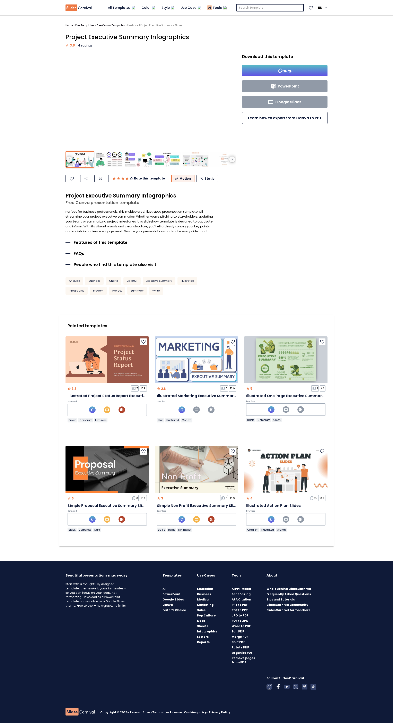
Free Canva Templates (111, 25)
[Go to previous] (69, 159)
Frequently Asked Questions (289, 594)
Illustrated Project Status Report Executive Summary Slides (123, 395)
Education (205, 589)
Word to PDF (241, 626)
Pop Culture (206, 615)
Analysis (74, 281)
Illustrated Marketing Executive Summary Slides (202, 395)
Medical (203, 599)
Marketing (205, 605)
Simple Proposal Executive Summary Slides (108, 505)
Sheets (202, 626)
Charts (113, 281)
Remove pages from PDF (243, 660)
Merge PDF (240, 637)
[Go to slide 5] (195, 159)
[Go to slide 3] (137, 159)
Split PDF (238, 642)
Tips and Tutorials (281, 599)
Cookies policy (195, 712)
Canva (168, 605)
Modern (98, 291)
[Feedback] (100, 178)
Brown (72, 420)
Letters (203, 637)
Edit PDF (238, 631)
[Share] (86, 178)
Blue (160, 420)
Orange (281, 529)
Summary (137, 291)
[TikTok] (313, 687)
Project (117, 291)
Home (69, 25)
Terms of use (140, 712)
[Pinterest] (304, 687)
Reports (203, 642)
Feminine (100, 420)
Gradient (252, 529)
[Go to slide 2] (108, 159)
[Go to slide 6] (224, 159)
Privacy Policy (219, 712)
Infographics (207, 631)
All (164, 589)
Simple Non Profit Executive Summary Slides (198, 505)
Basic (250, 420)
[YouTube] (287, 687)
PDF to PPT (240, 610)
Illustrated (187, 281)
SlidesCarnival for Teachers (288, 610)
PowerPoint (172, 594)
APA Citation (241, 599)
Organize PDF (242, 653)
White (156, 291)
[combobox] (270, 7)
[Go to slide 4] (166, 159)
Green (277, 420)
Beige (171, 529)
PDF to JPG (240, 621)
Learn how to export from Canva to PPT (285, 117)
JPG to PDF (240, 615)
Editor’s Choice (174, 610)
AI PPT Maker (242, 589)
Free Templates (84, 25)
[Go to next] (232, 159)
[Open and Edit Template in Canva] (285, 70)
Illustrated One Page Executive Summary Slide (290, 395)
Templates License (167, 712)
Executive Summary (159, 281)
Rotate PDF (240, 647)
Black (72, 529)
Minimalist (184, 529)
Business (94, 281)
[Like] (72, 178)
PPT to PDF (240, 605)
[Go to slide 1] (80, 159)
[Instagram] (269, 687)
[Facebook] (278, 687)
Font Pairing (241, 594)
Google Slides (173, 599)
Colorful (132, 281)
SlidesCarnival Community (287, 605)
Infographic (76, 291)
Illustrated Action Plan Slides (273, 505)
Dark (97, 529)
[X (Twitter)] (296, 687)
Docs (201, 621)
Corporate (85, 420)
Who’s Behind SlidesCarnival (289, 589)
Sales (201, 610)
